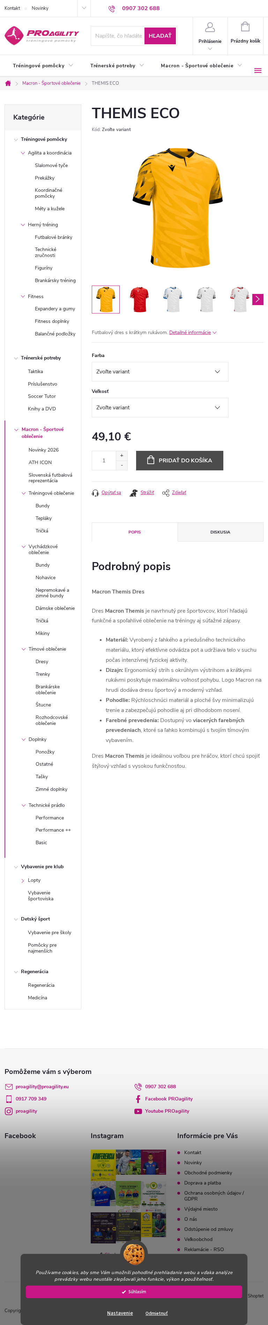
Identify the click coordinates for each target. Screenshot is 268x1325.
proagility (26, 1111)
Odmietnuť (157, 1313)
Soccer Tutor (42, 396)
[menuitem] (43, 66)
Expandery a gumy (55, 308)
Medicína (37, 997)
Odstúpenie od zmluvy (208, 1229)
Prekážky (44, 178)
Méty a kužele (50, 208)
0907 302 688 (160, 1086)
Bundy (43, 505)
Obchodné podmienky (208, 1172)
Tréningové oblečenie (51, 493)
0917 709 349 (31, 1099)
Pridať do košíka (185, 460)
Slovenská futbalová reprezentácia (50, 478)
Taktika (35, 371)
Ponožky (45, 752)
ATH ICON (40, 462)
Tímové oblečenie (47, 649)
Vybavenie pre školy (49, 932)
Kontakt (12, 8)
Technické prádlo (47, 805)
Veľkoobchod (198, 1239)
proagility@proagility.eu (42, 1086)
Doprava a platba (202, 1183)
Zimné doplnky (51, 789)
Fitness (36, 296)
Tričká (42, 531)
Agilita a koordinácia (50, 153)
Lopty (34, 880)
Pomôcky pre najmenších (42, 948)
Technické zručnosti (45, 252)
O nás (190, 1219)
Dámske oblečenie (55, 608)
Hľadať (160, 36)
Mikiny (43, 633)
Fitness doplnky (52, 321)
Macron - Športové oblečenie (43, 433)
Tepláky (44, 518)
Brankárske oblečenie (48, 689)
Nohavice (45, 577)
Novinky (40, 8)
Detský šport (35, 919)
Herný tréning (43, 224)
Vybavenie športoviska (40, 895)
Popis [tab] (134, 532)
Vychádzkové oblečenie (43, 549)
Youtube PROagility (167, 1111)
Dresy (42, 661)
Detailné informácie (190, 332)
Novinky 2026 (44, 450)
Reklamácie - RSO (204, 1249)
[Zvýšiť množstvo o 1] (121, 456)
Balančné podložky (55, 334)
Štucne (43, 705)
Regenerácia (35, 971)
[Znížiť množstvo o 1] (121, 465)
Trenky (43, 674)
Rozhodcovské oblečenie (52, 720)
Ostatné (44, 764)
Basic (41, 842)
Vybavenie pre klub (42, 866)
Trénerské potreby (41, 358)
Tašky (42, 776)
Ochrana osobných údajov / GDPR (214, 1196)
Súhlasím (137, 1291)
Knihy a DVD (42, 409)
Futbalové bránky (53, 237)
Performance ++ (53, 830)
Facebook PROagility (169, 1099)
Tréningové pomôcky (44, 139)
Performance (50, 818)
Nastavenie (120, 1313)
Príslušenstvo (42, 384)
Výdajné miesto (201, 1209)
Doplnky (37, 739)
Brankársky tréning (55, 280)
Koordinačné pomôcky (48, 193)
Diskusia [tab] (220, 532)
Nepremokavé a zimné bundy (52, 593)
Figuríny (43, 268)
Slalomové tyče (51, 165)
